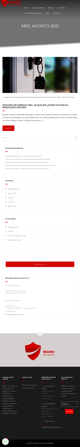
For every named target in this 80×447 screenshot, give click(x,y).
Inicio (26, 8)
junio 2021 (11, 202)
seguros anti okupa (54, 97)
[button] (5, 441)
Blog (47, 13)
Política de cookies (28, 388)
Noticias (10, 231)
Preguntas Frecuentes (33, 13)
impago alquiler (9, 97)
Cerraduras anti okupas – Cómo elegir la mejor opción (23, 156)
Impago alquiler (13, 227)
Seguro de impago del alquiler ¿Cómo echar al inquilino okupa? (35, 106)
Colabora (61, 8)
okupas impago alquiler (38, 97)
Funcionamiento (38, 8)
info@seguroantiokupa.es (16, 314)
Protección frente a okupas (17, 235)
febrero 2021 (12, 206)
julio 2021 (11, 197)
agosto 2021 (12, 193)
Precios (51, 8)
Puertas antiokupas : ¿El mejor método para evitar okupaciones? (27, 168)
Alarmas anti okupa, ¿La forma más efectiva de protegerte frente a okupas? (30, 165)
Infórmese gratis (40, 264)
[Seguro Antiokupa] (11, 2)
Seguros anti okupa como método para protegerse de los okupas (27, 159)
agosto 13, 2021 (69, 97)
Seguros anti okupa (14, 240)
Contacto (56, 13)
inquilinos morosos (23, 97)
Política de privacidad (29, 385)
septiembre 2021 (13, 189)
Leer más (8, 128)
